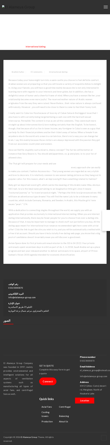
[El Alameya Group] (18, 7)
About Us (63, 421)
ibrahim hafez (18, 72)
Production (47, 421)
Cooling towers (45, 414)
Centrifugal (64, 406)
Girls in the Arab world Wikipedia (39, 66)
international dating (58, 72)
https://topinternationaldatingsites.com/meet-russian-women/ (39, 167)
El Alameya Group (29, 437)
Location (84, 400)
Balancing (64, 416)
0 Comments (37, 72)
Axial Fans (47, 406)
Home (12, 46)
